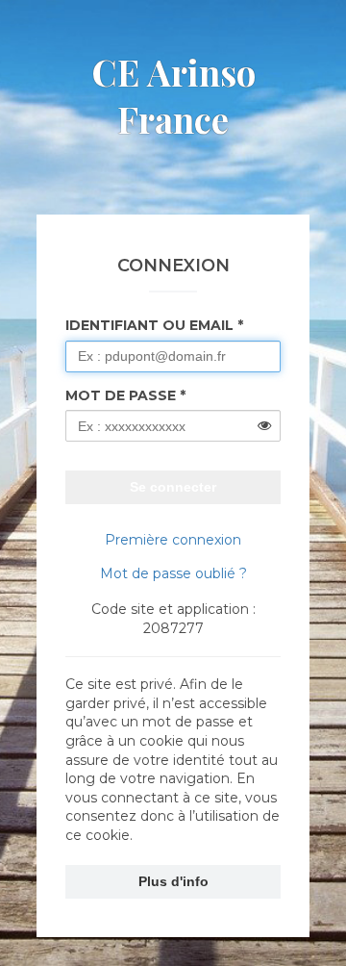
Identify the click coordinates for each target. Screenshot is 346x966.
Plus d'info (173, 881)
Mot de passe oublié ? (173, 573)
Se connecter (173, 487)
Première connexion (173, 539)
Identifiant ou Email (149, 325)
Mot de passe (120, 395)
